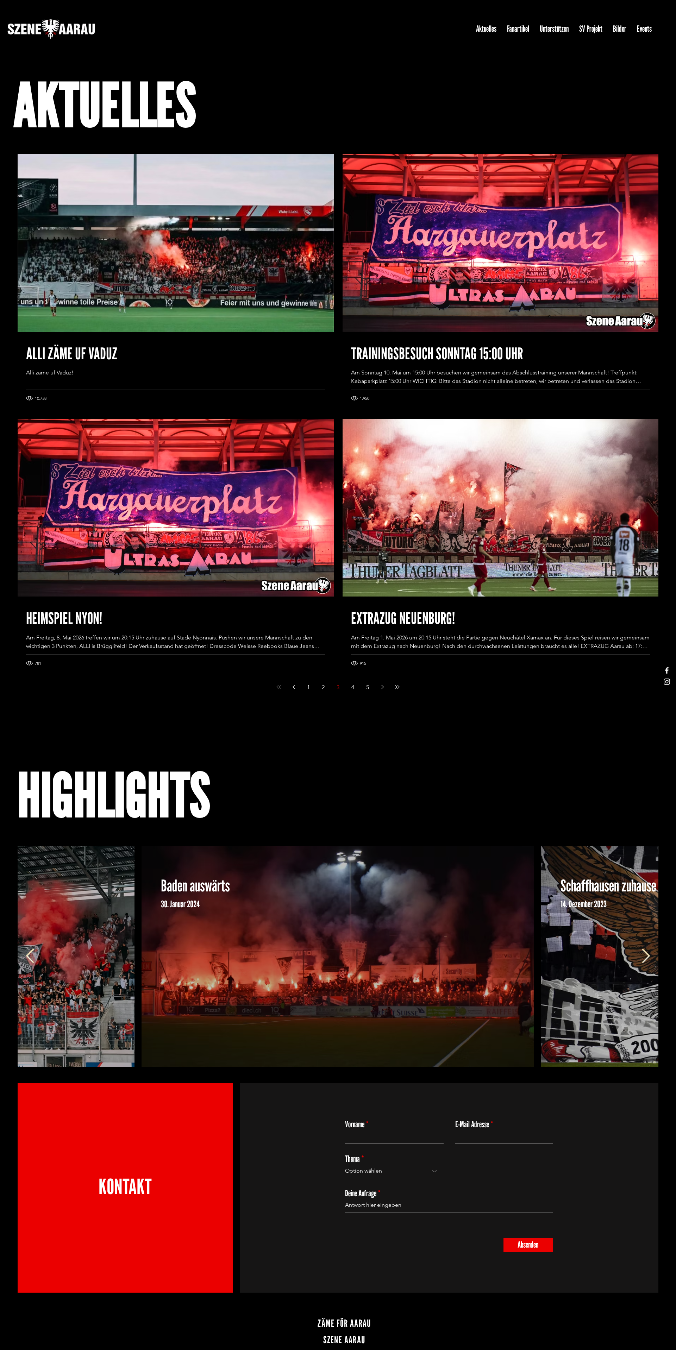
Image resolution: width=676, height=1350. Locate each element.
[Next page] (382, 687)
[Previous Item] (30, 956)
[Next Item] (645, 956)
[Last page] (397, 687)
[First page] (279, 687)
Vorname (354, 1124)
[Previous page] (293, 687)
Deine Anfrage (360, 1193)
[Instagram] (667, 681)
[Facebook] (667, 670)
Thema (352, 1159)
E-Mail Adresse (472, 1124)
